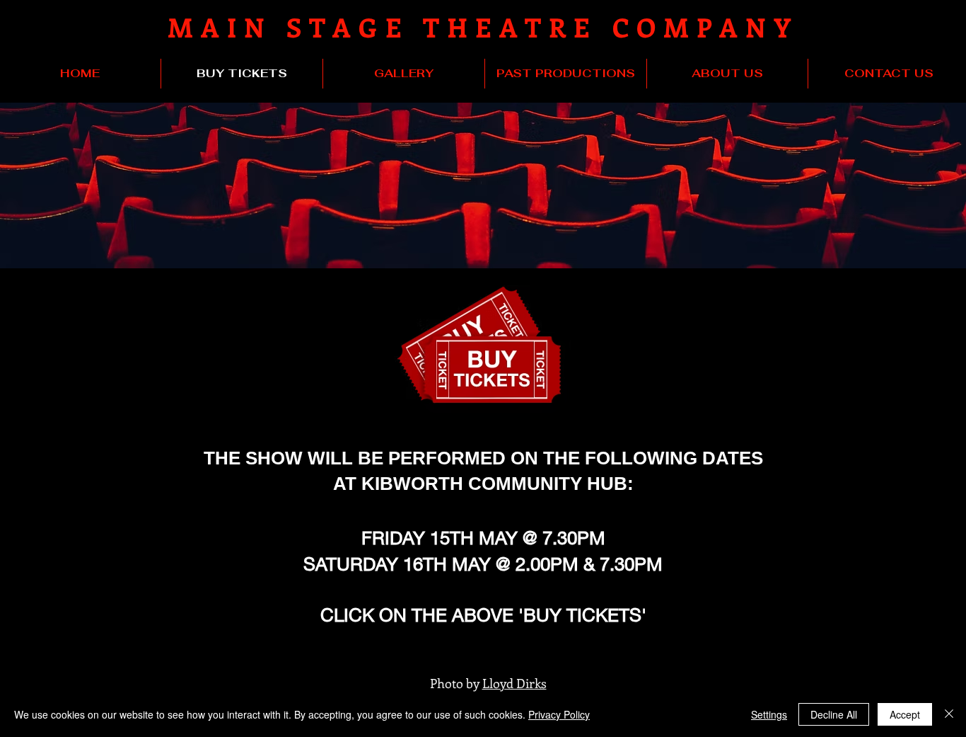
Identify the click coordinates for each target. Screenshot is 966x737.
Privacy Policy (559, 714)
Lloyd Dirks (514, 683)
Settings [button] (769, 714)
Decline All (833, 714)
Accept (905, 714)
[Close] (949, 714)
